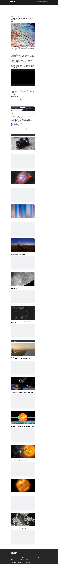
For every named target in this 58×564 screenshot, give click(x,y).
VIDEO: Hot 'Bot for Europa (15, 124)
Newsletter (33, 51)
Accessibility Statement (23, 557)
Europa (29, 119)
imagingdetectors (18, 58)
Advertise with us (31, 557)
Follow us (28, 51)
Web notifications (40, 557)
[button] (45, 1)
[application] (23, 77)
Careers (12, 559)
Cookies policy (13, 557)
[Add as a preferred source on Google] (14, 553)
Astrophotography (17, 16)
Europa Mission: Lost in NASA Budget (16, 125)
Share (12, 51)
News (12, 21)
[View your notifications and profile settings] (43, 1)
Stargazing (12, 16)
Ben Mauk (13, 132)
